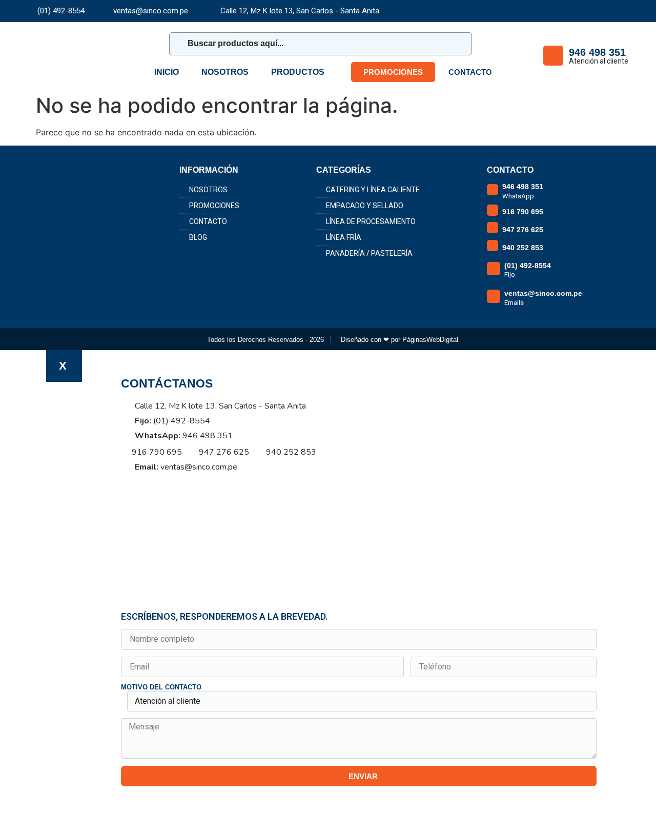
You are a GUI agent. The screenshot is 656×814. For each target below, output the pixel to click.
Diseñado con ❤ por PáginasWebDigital (399, 339)
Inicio (166, 72)
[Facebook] (593, 11)
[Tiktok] (625, 11)
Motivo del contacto (161, 687)
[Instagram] (609, 11)
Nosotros (225, 72)
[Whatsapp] (170, 483)
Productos (297, 72)
